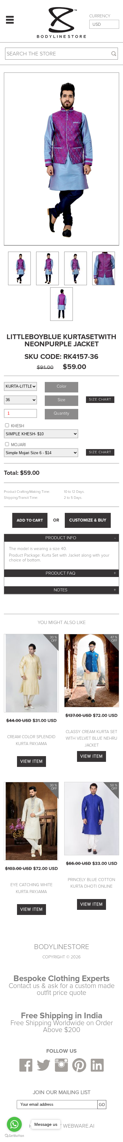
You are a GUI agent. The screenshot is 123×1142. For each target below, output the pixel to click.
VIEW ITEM (31, 761)
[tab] (61, 538)
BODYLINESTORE (61, 947)
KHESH (17, 425)
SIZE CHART (100, 399)
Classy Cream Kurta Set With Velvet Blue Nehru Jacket (91, 738)
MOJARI (18, 444)
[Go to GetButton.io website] (14, 1136)
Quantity (61, 413)
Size (61, 399)
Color (61, 386)
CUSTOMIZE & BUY (87, 520)
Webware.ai (78, 1126)
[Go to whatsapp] (14, 1124)
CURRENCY (99, 16)
